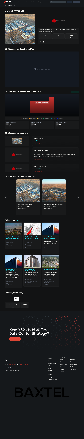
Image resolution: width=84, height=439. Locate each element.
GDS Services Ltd (12, 5)
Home (61, 359)
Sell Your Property (74, 364)
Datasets (72, 359)
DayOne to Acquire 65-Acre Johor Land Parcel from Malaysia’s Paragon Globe (31, 239)
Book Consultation (28, 339)
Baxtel (6, 5)
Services (33, 2)
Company (40, 2)
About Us (62, 362)
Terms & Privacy (63, 364)
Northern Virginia (52, 363)
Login (70, 2)
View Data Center (38, 143)
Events (28, 2)
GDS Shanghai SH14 (40, 166)
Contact (62, 371)
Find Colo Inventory (74, 362)
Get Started (76, 2)
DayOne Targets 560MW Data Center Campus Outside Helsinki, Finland (50, 271)
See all (38, 177)
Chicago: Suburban (52, 377)
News (23, 2)
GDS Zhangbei (38, 138)
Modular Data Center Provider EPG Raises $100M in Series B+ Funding (49, 239)
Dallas (49, 361)
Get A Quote (73, 369)
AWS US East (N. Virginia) (52, 373)
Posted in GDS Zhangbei (24, 206)
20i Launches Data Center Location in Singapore (30, 271)
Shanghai (38, 168)
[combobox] (58, 2)
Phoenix (50, 370)
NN (7, 124)
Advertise (62, 369)
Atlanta (50, 365)
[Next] (78, 197)
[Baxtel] (8, 2)
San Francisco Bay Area (52, 380)
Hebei (37, 140)
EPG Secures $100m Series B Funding (11, 270)
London (50, 368)
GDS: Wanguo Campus (41, 150)
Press (61, 366)
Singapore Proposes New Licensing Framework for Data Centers (13, 238)
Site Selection (73, 366)
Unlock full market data (43, 102)
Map (19, 2)
